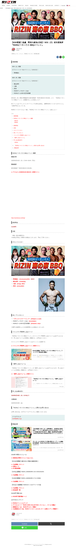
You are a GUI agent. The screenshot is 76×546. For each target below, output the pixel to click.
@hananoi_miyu (35, 323)
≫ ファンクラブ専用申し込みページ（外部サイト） (26, 345)
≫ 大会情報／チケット (17, 464)
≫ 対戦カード (15, 466)
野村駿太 (15, 279)
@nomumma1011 (24, 279)
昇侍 (14, 286)
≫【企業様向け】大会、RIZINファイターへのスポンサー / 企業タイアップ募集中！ (35, 509)
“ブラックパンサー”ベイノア (21, 319)
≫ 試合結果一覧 (15, 490)
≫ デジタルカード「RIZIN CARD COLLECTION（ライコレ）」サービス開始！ (33, 505)
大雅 (14, 283)
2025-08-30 (19, 48)
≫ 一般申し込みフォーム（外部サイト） (22, 374)
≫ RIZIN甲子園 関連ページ (19, 496)
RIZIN (17, 50)
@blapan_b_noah (36, 319)
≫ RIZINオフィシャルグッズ (19, 503)
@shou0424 (20, 286)
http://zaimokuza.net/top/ (18, 218)
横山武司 (15, 281)
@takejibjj (22, 281)
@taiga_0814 (20, 283)
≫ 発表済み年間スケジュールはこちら (22, 458)
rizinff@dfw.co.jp (16, 418)
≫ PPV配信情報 (15, 468)
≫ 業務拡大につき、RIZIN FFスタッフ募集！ (24, 507)
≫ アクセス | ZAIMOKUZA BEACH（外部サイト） (25, 172)
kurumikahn (32, 321)
